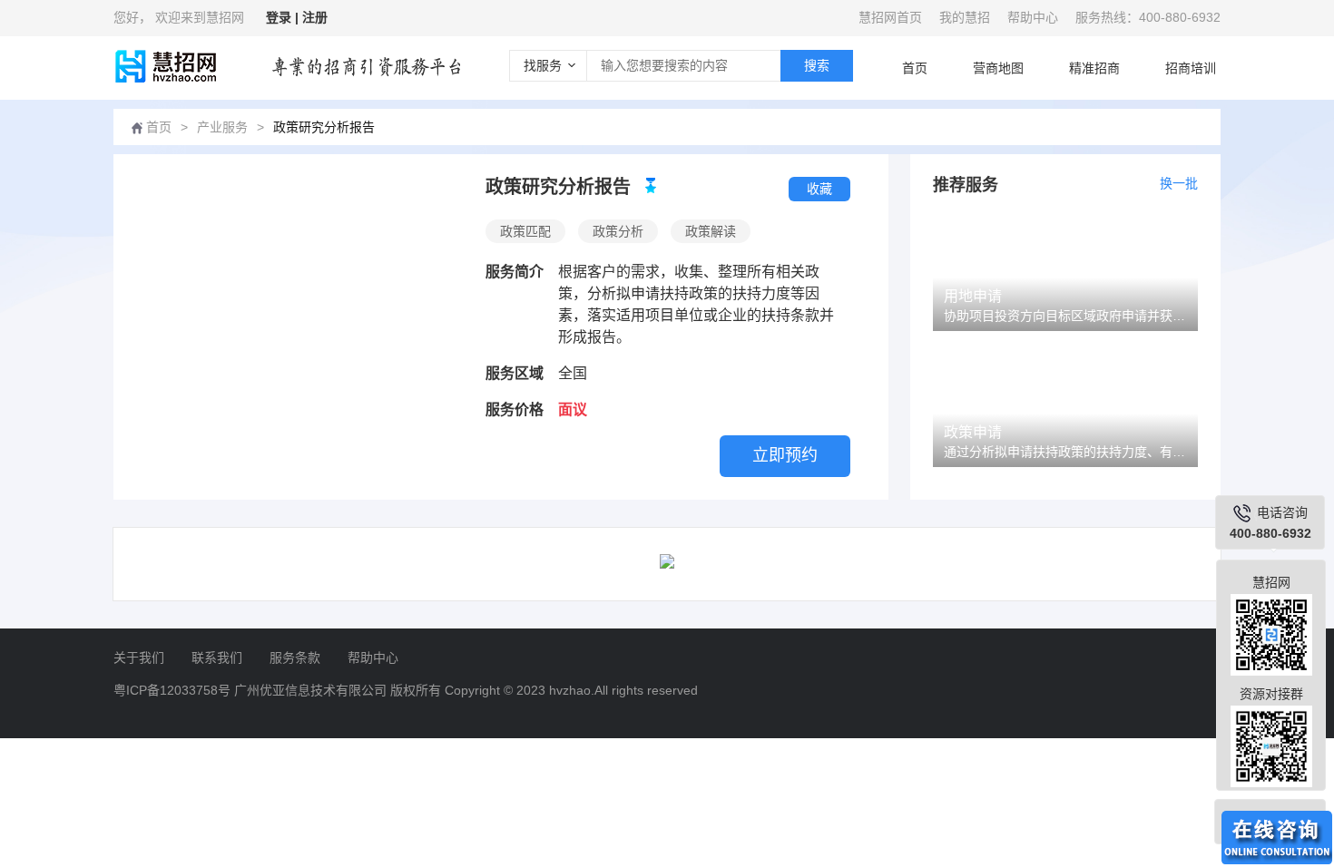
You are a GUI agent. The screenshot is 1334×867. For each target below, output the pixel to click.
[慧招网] (164, 66)
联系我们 (216, 657)
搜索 (816, 65)
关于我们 (138, 657)
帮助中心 (1032, 17)
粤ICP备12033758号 (172, 690)
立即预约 (785, 455)
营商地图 (998, 68)
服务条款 (295, 657)
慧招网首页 (890, 17)
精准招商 (1094, 68)
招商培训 (1190, 68)
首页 (914, 68)
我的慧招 (964, 17)
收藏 (819, 188)
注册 (315, 17)
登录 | (284, 17)
